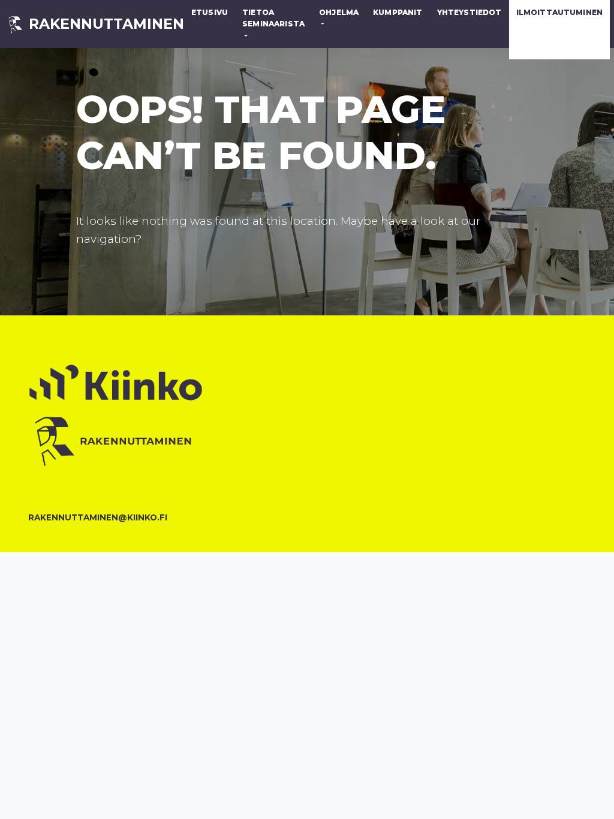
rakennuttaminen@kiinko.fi (91, 517)
